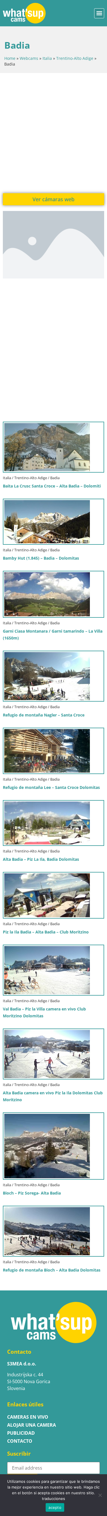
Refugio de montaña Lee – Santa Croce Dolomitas (51, 787)
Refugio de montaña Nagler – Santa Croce (43, 715)
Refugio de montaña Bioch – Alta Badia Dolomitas (51, 1270)
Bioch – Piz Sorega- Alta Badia (32, 1193)
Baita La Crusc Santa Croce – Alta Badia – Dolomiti (52, 486)
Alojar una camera (31, 1425)
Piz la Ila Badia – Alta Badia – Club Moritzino (46, 932)
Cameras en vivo (27, 1417)
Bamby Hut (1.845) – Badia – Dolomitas (41, 558)
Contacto (19, 1441)
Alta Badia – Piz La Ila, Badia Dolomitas (41, 859)
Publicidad (21, 1433)
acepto (55, 1507)
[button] (99, 13)
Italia (47, 58)
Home (9, 58)
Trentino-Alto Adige (74, 58)
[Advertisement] (53, 132)
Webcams (29, 58)
